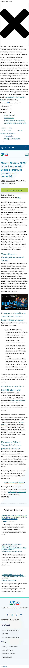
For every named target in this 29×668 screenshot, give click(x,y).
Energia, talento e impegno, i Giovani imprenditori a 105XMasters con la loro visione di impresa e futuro (14, 546)
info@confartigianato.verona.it (17, 492)
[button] (14, 24)
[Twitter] (6, 148)
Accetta (3, 128)
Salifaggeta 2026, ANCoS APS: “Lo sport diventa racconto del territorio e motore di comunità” (14, 517)
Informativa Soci (7, 650)
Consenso (4, 666)
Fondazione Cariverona (18, 400)
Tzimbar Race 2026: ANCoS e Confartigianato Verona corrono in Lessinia (14, 576)
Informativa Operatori (9, 653)
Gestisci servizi (9, 118)
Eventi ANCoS (10, 181)
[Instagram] (9, 148)
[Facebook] (2, 148)
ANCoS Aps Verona (16, 190)
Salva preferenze (22, 130)
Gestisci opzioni (9, 115)
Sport (18, 197)
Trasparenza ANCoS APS (10, 637)
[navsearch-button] (25, 147)
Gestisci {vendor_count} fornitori (14, 120)
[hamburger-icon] (27, 154)
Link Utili (5, 634)
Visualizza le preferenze (8, 130)
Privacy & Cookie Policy (12, 139)
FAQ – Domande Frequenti (10, 630)
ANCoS (3, 181)
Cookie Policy (8, 136)
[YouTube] (13, 148)
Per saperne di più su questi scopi (15, 123)
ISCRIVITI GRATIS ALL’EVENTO (14, 482)
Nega (10, 128)
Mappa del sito (7, 657)
